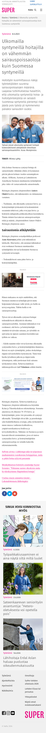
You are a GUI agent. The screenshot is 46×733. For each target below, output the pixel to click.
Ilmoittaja (29, 675)
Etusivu (5, 17)
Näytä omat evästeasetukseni (33, 703)
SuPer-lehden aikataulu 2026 (32, 682)
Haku (30, 9)
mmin (27, 458)
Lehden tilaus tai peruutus (33, 690)
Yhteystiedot (31, 696)
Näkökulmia (7, 690)
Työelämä (14, 17)
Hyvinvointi (7, 685)
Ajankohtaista (8, 680)
